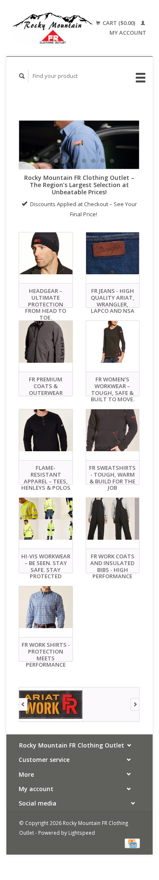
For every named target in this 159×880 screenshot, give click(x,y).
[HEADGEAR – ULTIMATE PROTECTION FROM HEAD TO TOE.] (46, 253)
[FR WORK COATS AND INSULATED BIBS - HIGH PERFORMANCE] (112, 519)
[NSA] (79, 145)
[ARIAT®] (51, 704)
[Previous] (23, 704)
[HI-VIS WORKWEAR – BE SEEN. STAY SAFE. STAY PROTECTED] (46, 519)
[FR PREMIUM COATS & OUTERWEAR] (46, 342)
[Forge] (114, 704)
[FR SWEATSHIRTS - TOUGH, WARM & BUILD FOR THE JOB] (112, 430)
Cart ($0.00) (119, 23)
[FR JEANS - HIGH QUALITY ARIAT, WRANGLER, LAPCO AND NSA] (112, 253)
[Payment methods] (132, 843)
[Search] (22, 76)
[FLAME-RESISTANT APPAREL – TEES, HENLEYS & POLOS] (46, 430)
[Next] (135, 704)
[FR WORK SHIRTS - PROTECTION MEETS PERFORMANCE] (46, 607)
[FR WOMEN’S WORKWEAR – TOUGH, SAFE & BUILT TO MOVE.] (112, 342)
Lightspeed (81, 832)
